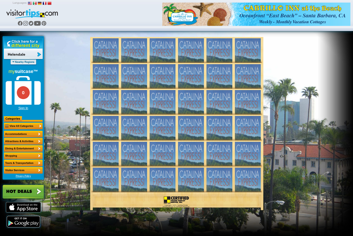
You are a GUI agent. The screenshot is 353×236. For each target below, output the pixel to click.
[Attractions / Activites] (23, 141)
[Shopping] (23, 155)
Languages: (20, 2)
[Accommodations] (23, 134)
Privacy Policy (23, 176)
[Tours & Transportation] (23, 163)
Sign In (23, 108)
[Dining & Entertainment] (23, 148)
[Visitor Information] (23, 170)
